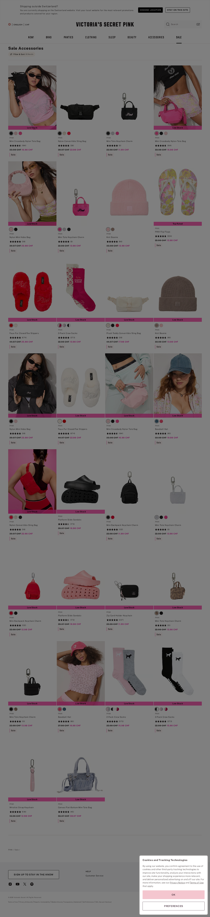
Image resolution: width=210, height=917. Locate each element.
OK (174, 894)
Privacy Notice (177, 882)
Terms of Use (197, 882)
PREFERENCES (173, 906)
